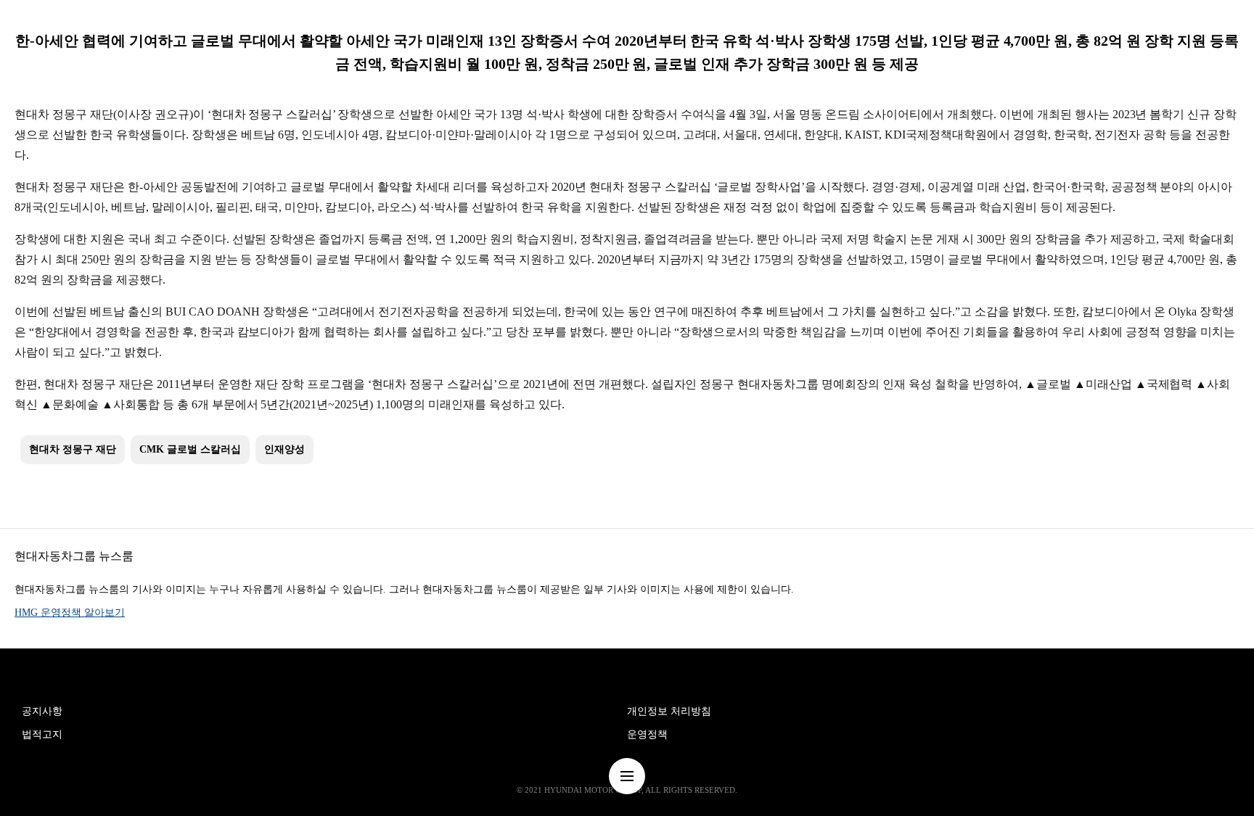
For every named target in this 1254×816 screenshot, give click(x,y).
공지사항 (42, 711)
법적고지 (42, 734)
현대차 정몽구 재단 (72, 449)
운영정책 (647, 734)
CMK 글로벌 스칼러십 (190, 449)
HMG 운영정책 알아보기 (70, 612)
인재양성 (284, 449)
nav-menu (627, 776)
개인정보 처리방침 (669, 711)
